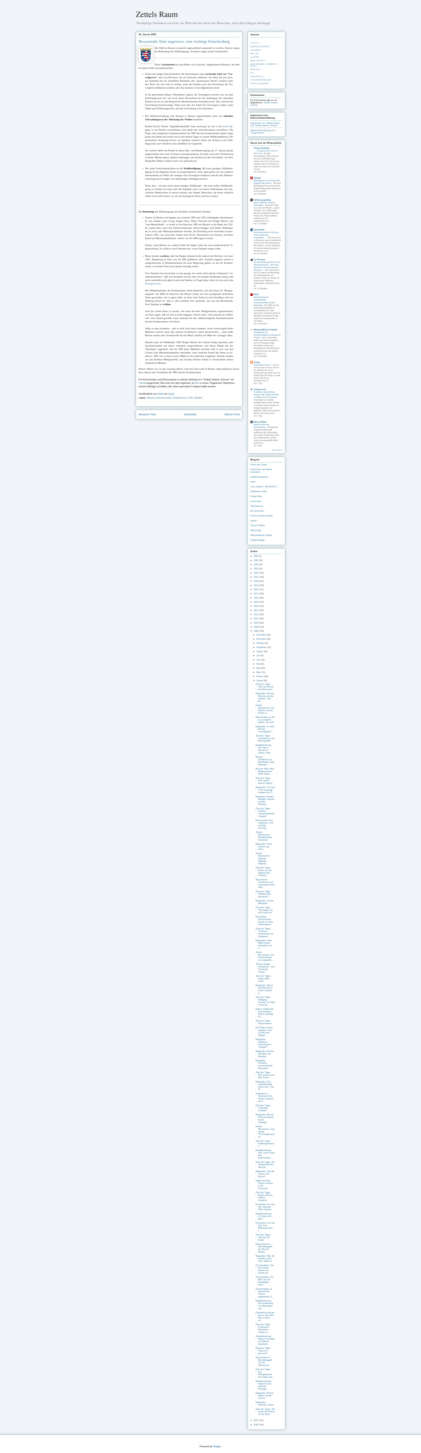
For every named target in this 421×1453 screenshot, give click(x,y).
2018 (256, 589)
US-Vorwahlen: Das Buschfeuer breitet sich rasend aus (265, 1269)
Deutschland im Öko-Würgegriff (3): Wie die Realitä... (264, 1248)
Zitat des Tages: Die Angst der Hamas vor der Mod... (265, 1411)
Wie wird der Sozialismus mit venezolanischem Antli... (265, 883)
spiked (253, 520)
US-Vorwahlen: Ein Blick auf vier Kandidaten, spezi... (264, 1281)
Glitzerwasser (256, 506)
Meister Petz (258, 61)
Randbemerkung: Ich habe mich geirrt (264, 1216)
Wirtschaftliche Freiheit (265, 329)
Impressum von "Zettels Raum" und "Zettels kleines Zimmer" (265, 124)
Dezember (261, 635)
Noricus (255, 69)
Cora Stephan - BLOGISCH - (264, 486)
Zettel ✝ (255, 43)
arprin (253, 481)
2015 (256, 602)
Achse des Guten (258, 464)
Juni (258, 660)
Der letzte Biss (257, 511)
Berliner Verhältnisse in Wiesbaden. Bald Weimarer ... (265, 761)
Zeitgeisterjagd (257, 540)
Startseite (190, 414)
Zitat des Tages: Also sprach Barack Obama (264, 780)
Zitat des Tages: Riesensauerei (264, 1022)
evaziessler (255, 501)
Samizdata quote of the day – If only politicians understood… (267, 235)
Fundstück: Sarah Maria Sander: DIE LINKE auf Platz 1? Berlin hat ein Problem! (266, 394)
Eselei (226, 126)
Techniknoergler (260, 80)
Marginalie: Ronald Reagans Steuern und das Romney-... (265, 800)
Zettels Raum (157, 14)
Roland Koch (180, 397)
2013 (256, 610)
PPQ (256, 294)
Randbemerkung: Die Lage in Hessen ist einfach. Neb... (264, 749)
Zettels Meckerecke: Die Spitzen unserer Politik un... (265, 709)
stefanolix (256, 76)
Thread (142, 383)
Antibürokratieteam (259, 477)
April (258, 668)
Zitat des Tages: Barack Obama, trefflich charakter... (264, 1196)
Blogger (217, 1446)
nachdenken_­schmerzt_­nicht (264, 65)
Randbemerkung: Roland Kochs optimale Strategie (264, 1385)
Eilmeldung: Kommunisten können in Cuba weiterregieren (264, 921)
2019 (256, 585)
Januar (259, 680)
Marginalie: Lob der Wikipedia (265, 902)
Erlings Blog (256, 496)
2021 (256, 577)
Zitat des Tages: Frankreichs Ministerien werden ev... (263, 1328)
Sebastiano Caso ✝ (263, 365)
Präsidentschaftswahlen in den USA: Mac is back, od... (265, 1316)
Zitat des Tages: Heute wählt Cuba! (263, 978)
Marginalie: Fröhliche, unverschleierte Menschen (264, 1064)
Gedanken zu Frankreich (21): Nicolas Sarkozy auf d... (265, 1097)
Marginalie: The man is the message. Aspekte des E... (265, 790)
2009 (256, 627)
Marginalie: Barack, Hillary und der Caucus (265, 1395)
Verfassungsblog (262, 200)
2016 (256, 598)
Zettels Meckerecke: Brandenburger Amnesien (264, 836)
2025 (256, 560)
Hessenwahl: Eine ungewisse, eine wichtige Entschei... (264, 824)
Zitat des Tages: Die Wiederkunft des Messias (265, 1164)
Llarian (254, 57)
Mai (258, 664)
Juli (258, 655)
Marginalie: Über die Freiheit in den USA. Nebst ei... (265, 1258)
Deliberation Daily (258, 491)
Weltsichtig (255, 530)
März (259, 672)
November (261, 639)
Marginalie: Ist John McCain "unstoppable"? (265, 729)
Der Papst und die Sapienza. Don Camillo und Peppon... (264, 1031)
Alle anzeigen (277, 450)
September (261, 647)
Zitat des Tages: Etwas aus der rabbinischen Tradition (264, 871)
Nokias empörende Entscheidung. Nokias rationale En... (264, 1013)
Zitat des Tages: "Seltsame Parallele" (263, 1108)
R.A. (252, 73)
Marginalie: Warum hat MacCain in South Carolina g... (264, 989)
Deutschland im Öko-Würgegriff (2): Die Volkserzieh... (264, 1361)
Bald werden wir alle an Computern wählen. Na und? (265, 719)
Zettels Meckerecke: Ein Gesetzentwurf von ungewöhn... (265, 956)
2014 (256, 606)
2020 (256, 581)
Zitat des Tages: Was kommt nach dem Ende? (265, 1075)
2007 (256, 1420)
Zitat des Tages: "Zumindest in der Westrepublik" (265, 738)
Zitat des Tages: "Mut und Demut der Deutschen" (264, 686)
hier (197, 383)
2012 (256, 614)
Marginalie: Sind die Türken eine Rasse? (265, 1174)
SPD (190, 397)
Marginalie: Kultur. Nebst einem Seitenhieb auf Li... (264, 944)
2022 (256, 573)
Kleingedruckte (153, 283)
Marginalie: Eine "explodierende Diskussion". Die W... (265, 1086)
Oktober (260, 643)
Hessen (151, 397)
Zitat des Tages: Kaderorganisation (265, 1143)
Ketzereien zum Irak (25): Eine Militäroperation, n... (265, 1227)
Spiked (257, 178)
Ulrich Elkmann (259, 83)
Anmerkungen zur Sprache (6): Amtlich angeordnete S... (265, 1293)
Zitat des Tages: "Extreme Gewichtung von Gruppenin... (264, 932)
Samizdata (259, 229)
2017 (256, 593)
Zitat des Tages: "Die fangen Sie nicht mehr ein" (264, 910)
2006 (256, 1424)
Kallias (254, 54)
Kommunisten (164, 397)
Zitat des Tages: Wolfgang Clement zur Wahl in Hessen (265, 1001)
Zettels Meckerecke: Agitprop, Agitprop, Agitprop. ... (263, 858)
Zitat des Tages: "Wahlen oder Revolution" (263, 894)
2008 (256, 631)
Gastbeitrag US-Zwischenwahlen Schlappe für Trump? (267, 335)
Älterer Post (232, 414)
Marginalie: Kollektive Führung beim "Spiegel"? (263, 1043)
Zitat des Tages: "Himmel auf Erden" (263, 1237)
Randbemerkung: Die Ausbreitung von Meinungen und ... (264, 1305)
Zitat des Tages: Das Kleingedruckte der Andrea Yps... (265, 1373)
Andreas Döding (259, 46)
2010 (256, 623)
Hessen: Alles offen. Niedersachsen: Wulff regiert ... (265, 771)
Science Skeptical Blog (261, 515)
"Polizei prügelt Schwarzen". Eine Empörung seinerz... (265, 968)
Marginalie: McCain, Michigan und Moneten (265, 1054)
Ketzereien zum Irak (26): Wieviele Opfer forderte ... (265, 1207)
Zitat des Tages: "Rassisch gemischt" (263, 1350)
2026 (256, 556)
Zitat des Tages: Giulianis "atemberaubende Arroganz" (265, 812)
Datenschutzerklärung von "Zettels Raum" (262, 131)
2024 (256, 564)
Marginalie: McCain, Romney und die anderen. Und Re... (265, 697)
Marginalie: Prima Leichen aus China (264, 846)
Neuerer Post (147, 414)
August (260, 651)
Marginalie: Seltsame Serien (265, 1403)
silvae (257, 362)
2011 (256, 618)
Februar (260, 676)
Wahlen (198, 397)
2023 (256, 568)
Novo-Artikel (260, 422)
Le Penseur (259, 259)
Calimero (255, 50)
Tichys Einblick (262, 148)
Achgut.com (260, 389)
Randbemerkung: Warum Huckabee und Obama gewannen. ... (265, 1340)
